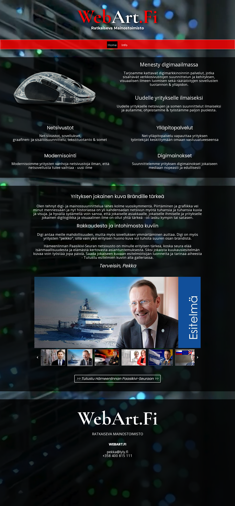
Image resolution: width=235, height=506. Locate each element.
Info (124, 45)
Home (112, 45)
